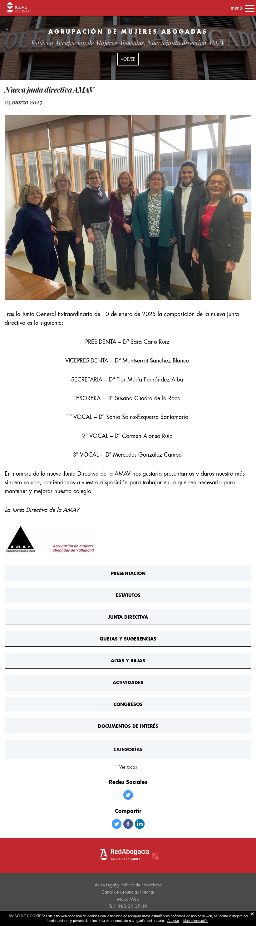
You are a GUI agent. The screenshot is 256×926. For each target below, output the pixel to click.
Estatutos (128, 595)
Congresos (128, 704)
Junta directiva (128, 617)
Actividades (128, 682)
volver (128, 59)
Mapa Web (128, 899)
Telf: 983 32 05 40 (128, 906)
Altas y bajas (128, 661)
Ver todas (128, 767)
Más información (195, 921)
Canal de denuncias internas (128, 892)
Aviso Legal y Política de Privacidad (128, 885)
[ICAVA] (18, 8)
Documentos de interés (128, 726)
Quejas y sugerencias (128, 639)
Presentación (128, 573)
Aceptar (173, 921)
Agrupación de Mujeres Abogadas (99, 42)
